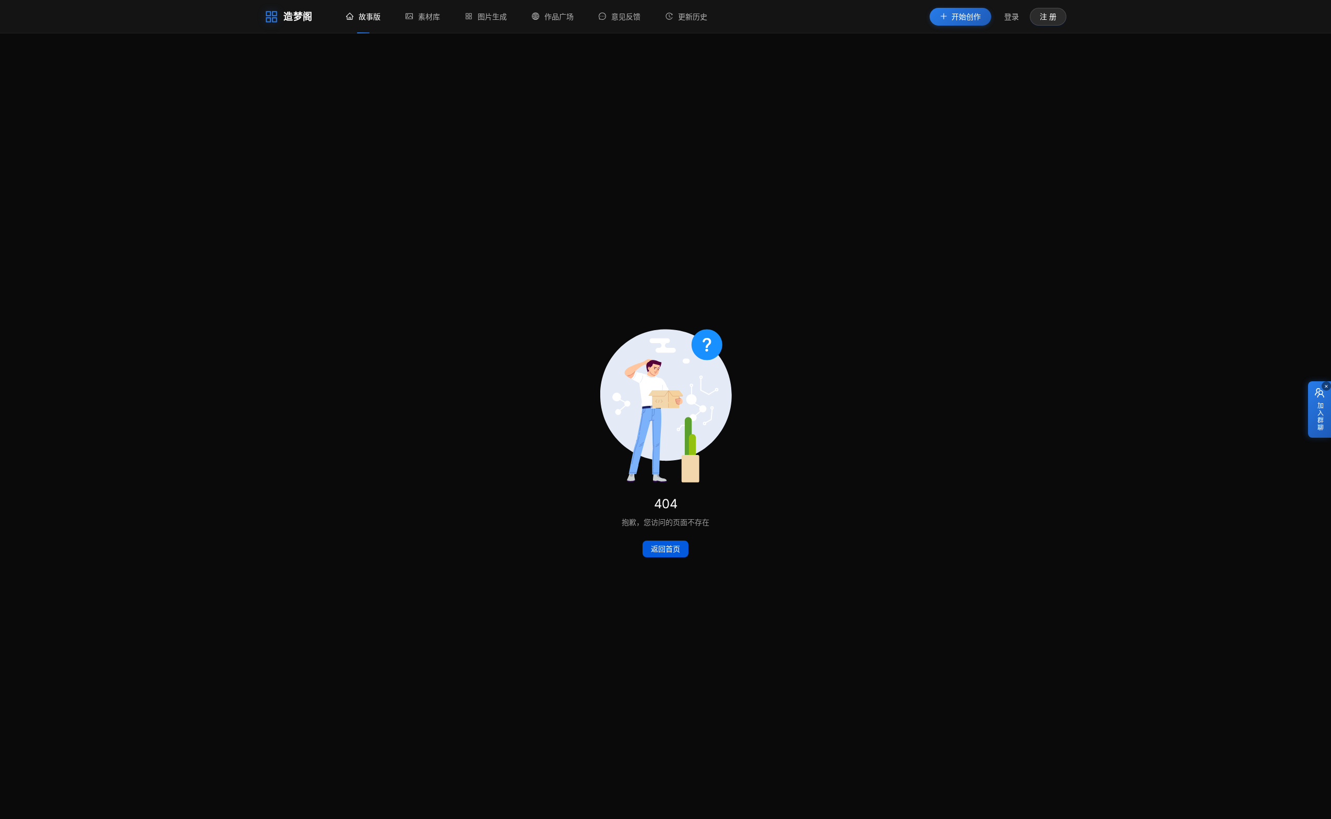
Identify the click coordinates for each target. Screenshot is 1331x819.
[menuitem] (363, 16)
